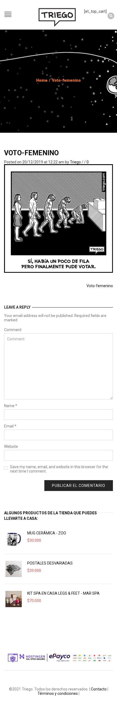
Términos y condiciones (58, 693)
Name (10, 406)
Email (10, 426)
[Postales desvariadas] (13, 568)
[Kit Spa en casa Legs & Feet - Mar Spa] (13, 599)
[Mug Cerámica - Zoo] (13, 538)
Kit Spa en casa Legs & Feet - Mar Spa (63, 593)
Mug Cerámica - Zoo (46, 533)
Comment (12, 330)
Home (41, 80)
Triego (75, 162)
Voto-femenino (31, 153)
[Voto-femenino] (58, 218)
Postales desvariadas (50, 563)
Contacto (99, 689)
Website (11, 446)
